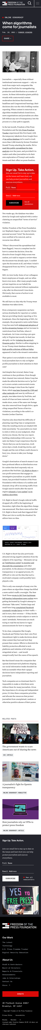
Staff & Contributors (12, 964)
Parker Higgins (25, 32)
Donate (20, 994)
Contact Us (7, 981)
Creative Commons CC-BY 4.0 (22, 1022)
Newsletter (22, 793)
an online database (12, 139)
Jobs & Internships (11, 978)
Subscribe (14, 203)
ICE (4, 755)
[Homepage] (13, 3)
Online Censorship (14, 17)
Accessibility (20, 1015)
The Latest (7, 942)
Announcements (8, 975)
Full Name (11, 187)
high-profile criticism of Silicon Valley (18, 349)
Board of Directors (11, 968)
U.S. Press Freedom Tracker (15, 949)
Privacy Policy (7, 1015)
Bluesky (4, 1020)
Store (4, 985)
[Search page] (29, 5)
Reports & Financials (12, 971)
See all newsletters (29, 203)
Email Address (13, 196)
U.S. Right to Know (29, 470)
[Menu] (37, 3)
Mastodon (13, 1020)
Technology (7, 946)
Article (10, 755)
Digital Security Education (15, 952)
